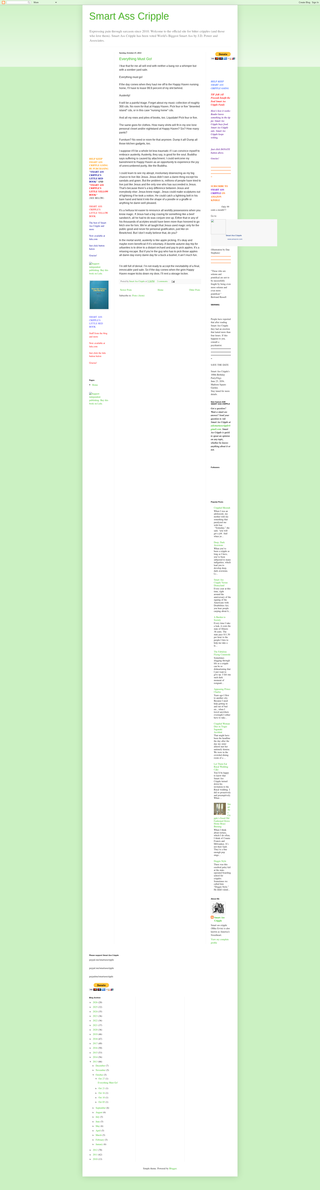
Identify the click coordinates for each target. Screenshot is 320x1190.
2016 (95, 1047)
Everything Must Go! (135, 59)
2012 (95, 1149)
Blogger (172, 1168)
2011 (95, 1154)
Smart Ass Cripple (129, 16)
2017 (95, 1043)
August (99, 1112)
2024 (95, 1011)
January (100, 1144)
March (99, 1135)
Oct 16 (102, 1092)
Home (160, 289)
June (98, 1121)
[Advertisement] (99, 102)
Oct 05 (102, 1102)
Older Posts (194, 289)
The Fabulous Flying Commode (222, 653)
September (101, 1107)
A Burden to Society (220, 618)
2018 (95, 1038)
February (100, 1139)
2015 (95, 1052)
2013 (95, 1061)
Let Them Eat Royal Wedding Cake (221, 766)
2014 (95, 1057)
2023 (95, 1016)
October (100, 1074)
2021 (95, 1025)
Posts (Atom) (138, 295)
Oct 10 (102, 1097)
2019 (95, 1034)
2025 (95, 1007)
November (101, 1070)
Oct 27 (102, 1078)
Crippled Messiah (222, 507)
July (98, 1116)
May (98, 1126)
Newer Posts (126, 289)
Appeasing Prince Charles (222, 690)
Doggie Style (220, 861)
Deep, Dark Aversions (219, 544)
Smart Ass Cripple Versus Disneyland (221, 582)
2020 (95, 1029)
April (98, 1130)
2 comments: (163, 281)
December (101, 1065)
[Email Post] (173, 281)
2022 (95, 1020)
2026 (95, 1002)
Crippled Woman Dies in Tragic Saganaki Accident (222, 728)
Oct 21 (102, 1088)
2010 (95, 1159)
